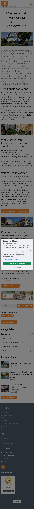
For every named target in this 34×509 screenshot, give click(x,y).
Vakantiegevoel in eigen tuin (20, 363)
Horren (5, 421)
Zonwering (6, 412)
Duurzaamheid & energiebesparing (12, 342)
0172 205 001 (8, 458)
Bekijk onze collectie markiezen (14, 211)
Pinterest (15, 271)
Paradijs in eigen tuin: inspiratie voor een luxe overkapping (18, 387)
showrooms (9, 280)
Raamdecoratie (7, 415)
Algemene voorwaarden (10, 441)
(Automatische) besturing (9, 347)
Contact (5, 438)
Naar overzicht (8, 322)
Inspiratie (5, 426)
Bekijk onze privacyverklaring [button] (10, 259)
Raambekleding (6, 338)
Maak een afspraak (9, 286)
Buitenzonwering (8, 315)
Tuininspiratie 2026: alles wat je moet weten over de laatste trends (21, 374)
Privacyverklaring (8, 443)
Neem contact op (9, 461)
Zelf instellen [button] (17, 267)
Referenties (6, 429)
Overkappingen (7, 418)
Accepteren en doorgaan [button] (17, 264)
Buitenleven (5, 351)
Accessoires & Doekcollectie (11, 423)
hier (10, 206)
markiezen (21, 58)
